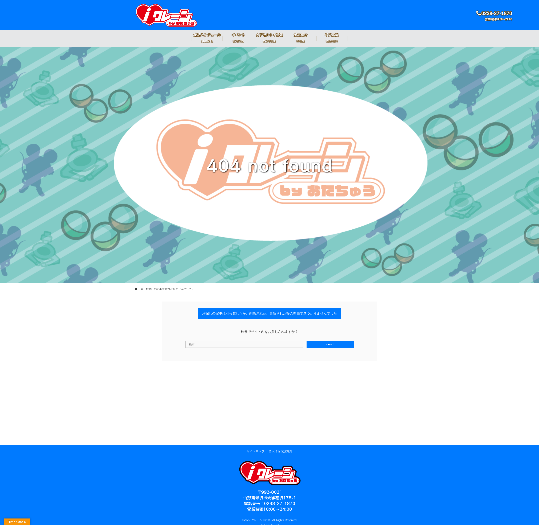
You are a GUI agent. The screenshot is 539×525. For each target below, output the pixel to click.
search (330, 344)
